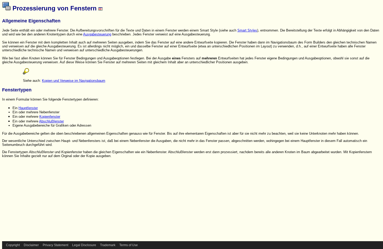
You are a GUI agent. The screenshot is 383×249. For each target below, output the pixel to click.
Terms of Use (128, 245)
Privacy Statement (55, 245)
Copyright (13, 245)
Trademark (107, 245)
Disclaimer (31, 245)
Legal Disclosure (84, 245)
